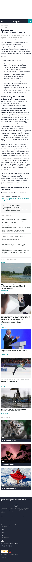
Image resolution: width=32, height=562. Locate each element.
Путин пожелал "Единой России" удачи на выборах (14, 351)
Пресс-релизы (5, 26)
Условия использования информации (9, 554)
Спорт (3, 357)
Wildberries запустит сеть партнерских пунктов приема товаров (15, 319)
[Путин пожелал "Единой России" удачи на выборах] (16, 348)
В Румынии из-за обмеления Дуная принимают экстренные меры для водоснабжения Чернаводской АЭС (16, 286)
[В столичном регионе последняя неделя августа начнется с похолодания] (16, 407)
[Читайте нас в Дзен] (2, 546)
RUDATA (2, 541)
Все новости (4, 290)
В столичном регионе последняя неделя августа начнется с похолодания (13, 410)
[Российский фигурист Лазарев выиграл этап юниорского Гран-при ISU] (16, 378)
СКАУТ (2, 532)
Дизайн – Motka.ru (5, 557)
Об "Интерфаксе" (10, 499)
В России (3, 327)
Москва (3, 386)
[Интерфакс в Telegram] (4, 546)
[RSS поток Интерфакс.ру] (9, 546)
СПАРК (2, 529)
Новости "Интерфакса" (5, 539)
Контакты (3, 499)
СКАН (2, 540)
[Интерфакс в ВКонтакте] (7, 546)
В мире (3, 262)
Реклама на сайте (5, 500)
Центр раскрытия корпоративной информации (10, 543)
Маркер (2, 533)
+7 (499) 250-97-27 (17, 521)
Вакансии (24, 499)
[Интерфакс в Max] (11, 546)
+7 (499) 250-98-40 (6, 521)
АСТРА (2, 535)
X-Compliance (3, 531)
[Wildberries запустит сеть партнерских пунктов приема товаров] (16, 314)
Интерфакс (16, 21)
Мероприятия (13, 500)
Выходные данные (5, 556)
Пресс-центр (18, 499)
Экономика (4, 293)
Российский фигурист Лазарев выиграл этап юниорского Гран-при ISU (15, 380)
